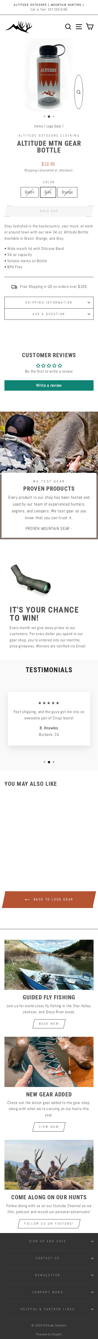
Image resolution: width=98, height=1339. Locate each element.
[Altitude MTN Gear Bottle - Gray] (21, 853)
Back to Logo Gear (52, 900)
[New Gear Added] (49, 1062)
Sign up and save (48, 1241)
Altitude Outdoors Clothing (49, 135)
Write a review (49, 385)
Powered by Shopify (49, 1334)
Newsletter (47, 1275)
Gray (48, 192)
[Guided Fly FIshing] (49, 965)
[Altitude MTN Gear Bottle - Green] (15, 853)
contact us (48, 1258)
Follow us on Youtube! (49, 1224)
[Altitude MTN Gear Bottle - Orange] (27, 853)
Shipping (30, 170)
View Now (49, 1127)
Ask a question (49, 314)
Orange (67, 192)
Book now (49, 1024)
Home (38, 126)
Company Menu (47, 1292)
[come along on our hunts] (49, 1165)
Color (49, 182)
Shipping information (49, 302)
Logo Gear (54, 126)
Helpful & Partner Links (48, 1309)
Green (29, 192)
